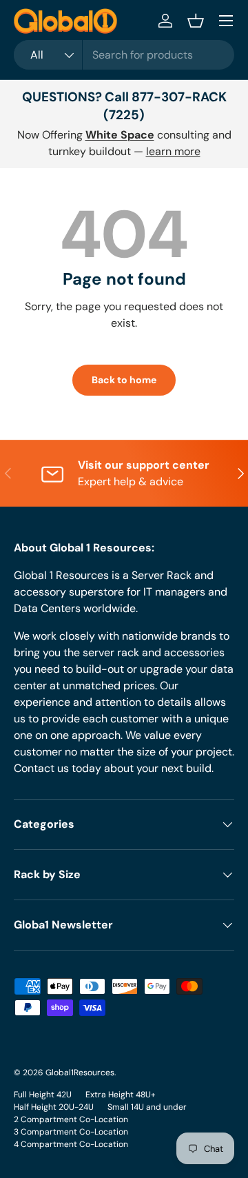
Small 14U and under (147, 1107)
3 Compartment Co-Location (71, 1131)
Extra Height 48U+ (120, 1094)
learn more (173, 151)
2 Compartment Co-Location (71, 1119)
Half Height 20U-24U (54, 1107)
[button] (195, 21)
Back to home (124, 380)
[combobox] (124, 55)
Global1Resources (79, 1072)
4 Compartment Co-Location (71, 1144)
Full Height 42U (43, 1094)
